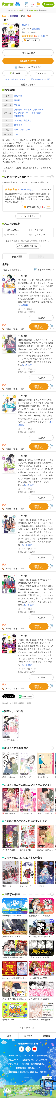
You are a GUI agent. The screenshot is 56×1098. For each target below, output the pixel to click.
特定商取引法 (21, 1068)
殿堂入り (28, 120)
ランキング (27, 1035)
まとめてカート (44, 269)
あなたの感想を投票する (27, 246)
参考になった (33, 206)
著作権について (34, 1068)
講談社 (17, 100)
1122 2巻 (22, 335)
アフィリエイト (14, 1064)
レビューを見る (27, 216)
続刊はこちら (27, 84)
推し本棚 (16, 73)
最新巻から (17, 269)
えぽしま (41, 886)
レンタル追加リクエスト (15, 79)
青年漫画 (28, 109)
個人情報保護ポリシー (39, 1064)
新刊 (9, 1035)
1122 (16, 134)
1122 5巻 (22, 515)
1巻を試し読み (28, 52)
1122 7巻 (22, 635)
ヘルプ (25, 1055)
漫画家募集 (13, 1072)
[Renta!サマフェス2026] (17, 4)
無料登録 (49, 4)
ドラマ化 (18, 120)
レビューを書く (32, 40)
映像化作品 (19, 115)
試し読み (41, 317)
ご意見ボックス (28, 1060)
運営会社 (43, 1072)
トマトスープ (25, 886)
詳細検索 (46, 1035)
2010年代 (18, 124)
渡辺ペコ (26, 24)
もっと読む (23, 304)
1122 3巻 (22, 395)
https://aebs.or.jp (19, 1094)
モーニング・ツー (22, 129)
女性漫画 (36, 28)
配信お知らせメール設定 (41, 79)
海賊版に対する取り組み (29, 1072)
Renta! (5, 703)
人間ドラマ (38, 109)
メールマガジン (42, 1060)
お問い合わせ (42, 1055)
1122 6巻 (22, 575)
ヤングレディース (22, 112)
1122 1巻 (22, 275)
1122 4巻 (22, 455)
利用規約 (25, 1064)
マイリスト (42, 73)
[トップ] (8, 4)
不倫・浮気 (36, 112)
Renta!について (15, 1055)
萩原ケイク (6, 886)
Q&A (32, 1055)
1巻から (5, 269)
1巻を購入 (28, 60)
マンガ (17, 104)
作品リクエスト (14, 1060)
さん (27, 189)
